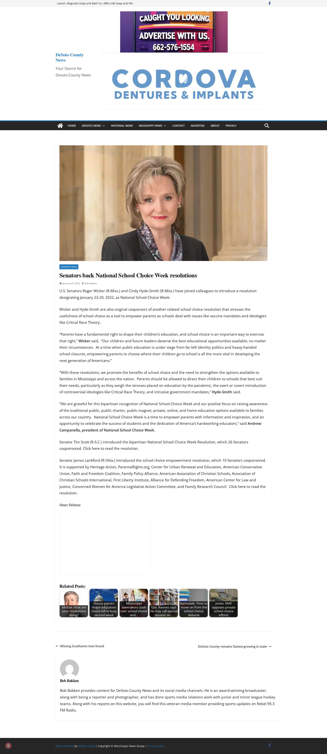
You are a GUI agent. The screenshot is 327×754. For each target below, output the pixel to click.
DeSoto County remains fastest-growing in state (232, 646)
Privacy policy (156, 746)
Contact (178, 125)
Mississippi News (150, 125)
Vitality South (86, 746)
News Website (65, 746)
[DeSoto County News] (60, 125)
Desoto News (91, 125)
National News (122, 125)
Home (72, 125)
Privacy (231, 125)
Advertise (198, 125)
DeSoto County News (70, 57)
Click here (91, 448)
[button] (103, 125)
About (215, 125)
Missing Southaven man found (82, 646)
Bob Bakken (91, 283)
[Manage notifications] (8, 746)
